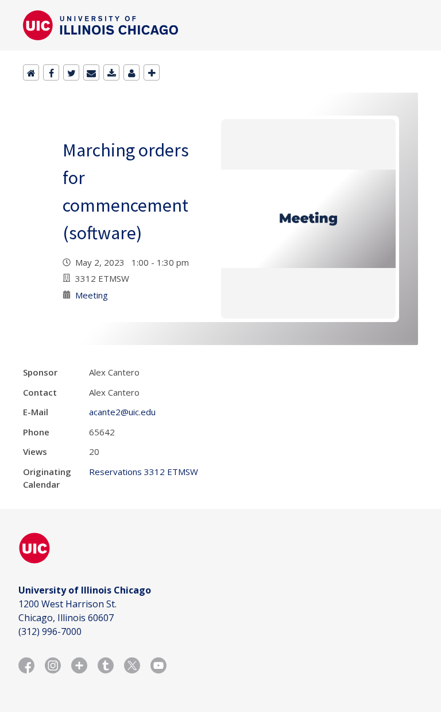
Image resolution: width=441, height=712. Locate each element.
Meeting (91, 295)
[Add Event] (152, 72)
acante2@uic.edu (122, 412)
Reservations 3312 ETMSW (143, 471)
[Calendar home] (31, 72)
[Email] (91, 72)
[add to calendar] (111, 72)
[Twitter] (71, 72)
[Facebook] (51, 72)
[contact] (131, 72)
